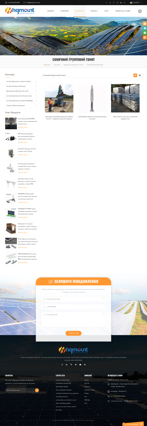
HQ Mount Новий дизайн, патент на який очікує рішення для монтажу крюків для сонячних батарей (27, 196)
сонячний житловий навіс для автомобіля (67, 393)
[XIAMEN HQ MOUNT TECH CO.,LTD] (20, 10)
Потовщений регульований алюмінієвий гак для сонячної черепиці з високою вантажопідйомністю (27, 166)
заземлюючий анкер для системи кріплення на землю (92, 118)
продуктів (79, 11)
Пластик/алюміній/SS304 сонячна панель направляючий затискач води (27, 121)
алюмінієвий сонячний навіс (63, 383)
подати (72, 333)
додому (50, 11)
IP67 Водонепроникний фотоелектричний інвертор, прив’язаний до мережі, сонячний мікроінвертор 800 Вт (27, 136)
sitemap (87, 400)
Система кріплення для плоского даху (19, 96)
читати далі (22, 127)
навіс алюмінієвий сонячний (63, 390)
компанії (64, 11)
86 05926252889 (119, 396)
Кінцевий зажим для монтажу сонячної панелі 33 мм (27, 150)
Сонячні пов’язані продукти (15, 105)
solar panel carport (62, 387)
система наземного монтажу (16, 86)
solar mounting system (63, 403)
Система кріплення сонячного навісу (18, 81)
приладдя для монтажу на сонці (73, 65)
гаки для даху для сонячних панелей (66, 407)
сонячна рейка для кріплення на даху (66, 400)
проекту (94, 11)
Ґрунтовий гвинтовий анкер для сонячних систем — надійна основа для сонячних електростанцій (59, 118)
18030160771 (122, 391)
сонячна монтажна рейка (62, 380)
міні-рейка (59, 410)
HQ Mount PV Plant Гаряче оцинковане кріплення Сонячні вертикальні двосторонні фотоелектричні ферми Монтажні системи (27, 211)
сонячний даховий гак (62, 397)
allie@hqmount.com (33, 3)
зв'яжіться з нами (122, 11)
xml (85, 403)
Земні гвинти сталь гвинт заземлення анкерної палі (125, 118)
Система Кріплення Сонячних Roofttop (19, 100)
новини (86, 393)
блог (106, 11)
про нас (86, 383)
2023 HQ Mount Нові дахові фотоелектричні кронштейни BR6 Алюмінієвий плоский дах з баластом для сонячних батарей (27, 256)
